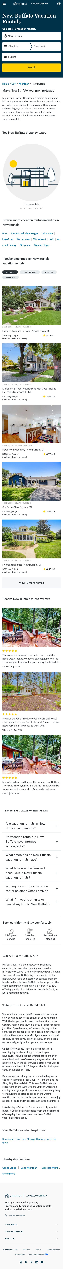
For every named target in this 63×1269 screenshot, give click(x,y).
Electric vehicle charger (24, 233)
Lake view (47, 233)
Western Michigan (52, 1167)
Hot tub (49, 272)
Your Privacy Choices (36, 1254)
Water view (23, 239)
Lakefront (8, 239)
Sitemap (26, 1249)
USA (13, 83)
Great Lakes (9, 1167)
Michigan (24, 83)
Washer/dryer (42, 245)
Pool (4, 233)
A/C (51, 239)
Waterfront (39, 239)
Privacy (38, 1249)
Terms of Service (53, 1249)
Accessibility (20, 1254)
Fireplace (25, 245)
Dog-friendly (29, 272)
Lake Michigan (29, 1167)
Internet (10, 277)
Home (5, 83)
